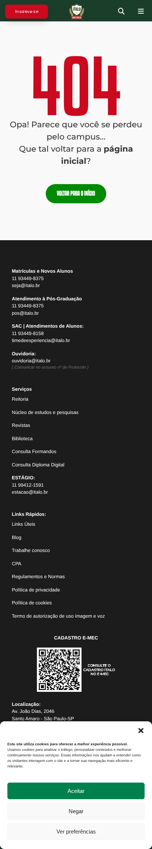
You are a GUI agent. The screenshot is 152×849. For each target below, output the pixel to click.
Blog (16, 537)
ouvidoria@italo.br (31, 360)
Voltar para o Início (76, 193)
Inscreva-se (26, 11)
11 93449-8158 (28, 333)
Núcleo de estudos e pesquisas (45, 412)
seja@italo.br (26, 285)
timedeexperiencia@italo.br (41, 340)
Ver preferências (76, 831)
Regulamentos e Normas (38, 576)
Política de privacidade (36, 590)
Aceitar (76, 791)
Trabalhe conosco (31, 550)
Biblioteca (22, 438)
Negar (76, 811)
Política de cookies (32, 602)
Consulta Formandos (34, 451)
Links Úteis (23, 524)
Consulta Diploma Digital (38, 464)
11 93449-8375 (28, 278)
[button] (141, 730)
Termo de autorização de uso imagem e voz (58, 616)
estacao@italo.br (30, 492)
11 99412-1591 (28, 485)
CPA (16, 563)
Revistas (21, 425)
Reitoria (20, 399)
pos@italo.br (25, 313)
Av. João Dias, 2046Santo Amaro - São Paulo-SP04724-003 (43, 718)
